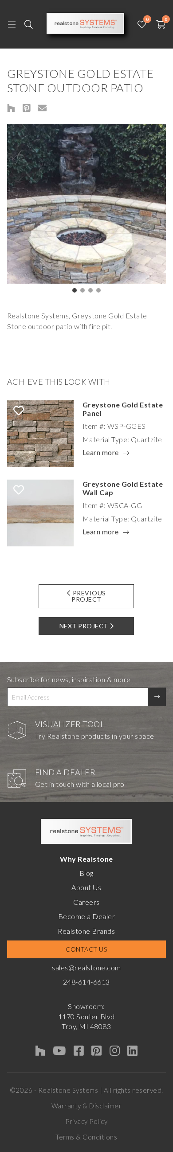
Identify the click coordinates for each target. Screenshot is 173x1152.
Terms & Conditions (86, 1137)
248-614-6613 (86, 981)
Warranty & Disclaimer (86, 1106)
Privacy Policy (86, 1121)
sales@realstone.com (86, 967)
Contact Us (86, 949)
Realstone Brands (86, 931)
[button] (74, 290)
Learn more (101, 452)
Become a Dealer (86, 916)
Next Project (83, 626)
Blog (86, 873)
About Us (86, 887)
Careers (86, 902)
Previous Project (88, 596)
